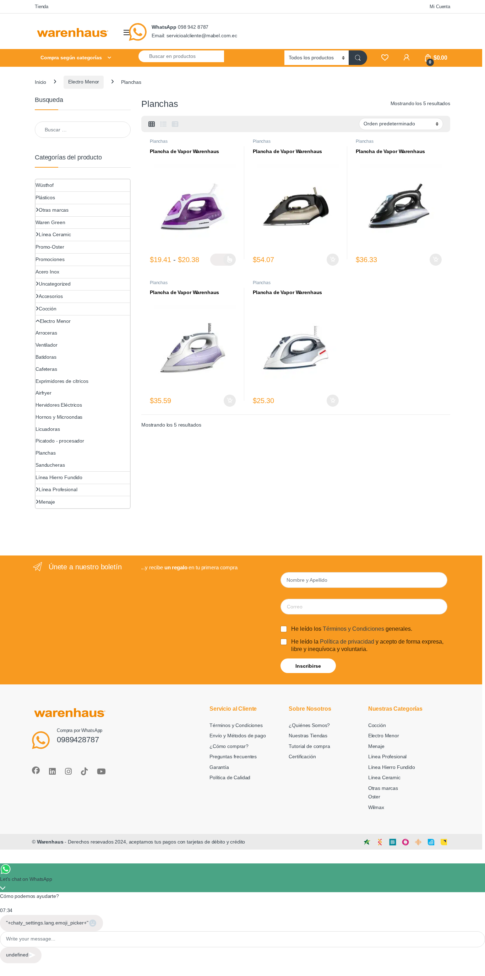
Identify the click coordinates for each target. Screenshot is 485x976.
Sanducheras (50, 465)
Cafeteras (46, 369)
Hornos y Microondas (59, 417)
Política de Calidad (229, 777)
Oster (374, 796)
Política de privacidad (347, 642)
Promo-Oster (50, 247)
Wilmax (376, 807)
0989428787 (78, 739)
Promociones (50, 259)
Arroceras (46, 333)
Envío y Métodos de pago (237, 735)
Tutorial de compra (309, 746)
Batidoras (46, 357)
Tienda (41, 6)
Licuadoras (48, 429)
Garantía (219, 767)
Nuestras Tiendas (308, 735)
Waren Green (50, 222)
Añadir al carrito (332, 260)
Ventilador (47, 345)
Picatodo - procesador (60, 441)
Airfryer (43, 393)
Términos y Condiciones (353, 629)
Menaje (47, 502)
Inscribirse (308, 666)
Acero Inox (47, 272)
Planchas (159, 141)
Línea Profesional (58, 489)
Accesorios (50, 296)
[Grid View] (151, 124)
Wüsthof (45, 185)
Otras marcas (54, 210)
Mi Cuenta (440, 6)
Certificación (302, 756)
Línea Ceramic (55, 234)
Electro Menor (83, 82)
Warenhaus (50, 842)
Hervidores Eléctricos (59, 405)
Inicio (40, 82)
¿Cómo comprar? (229, 746)
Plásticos (45, 197)
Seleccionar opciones (223, 260)
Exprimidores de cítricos (62, 381)
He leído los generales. (351, 629)
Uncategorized (55, 284)
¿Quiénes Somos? (309, 725)
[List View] (163, 124)
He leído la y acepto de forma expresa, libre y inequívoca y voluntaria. (367, 645)
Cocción (47, 308)
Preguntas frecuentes (233, 756)
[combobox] (181, 56)
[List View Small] (175, 124)
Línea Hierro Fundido (59, 477)
